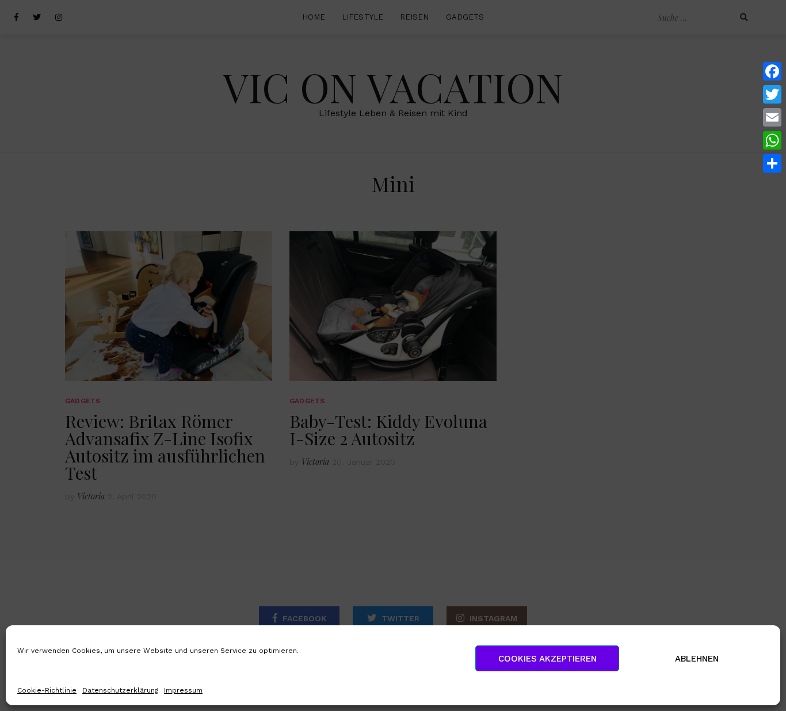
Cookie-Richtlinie (47, 690)
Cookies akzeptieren (547, 658)
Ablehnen (697, 658)
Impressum (183, 690)
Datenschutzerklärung (120, 690)
